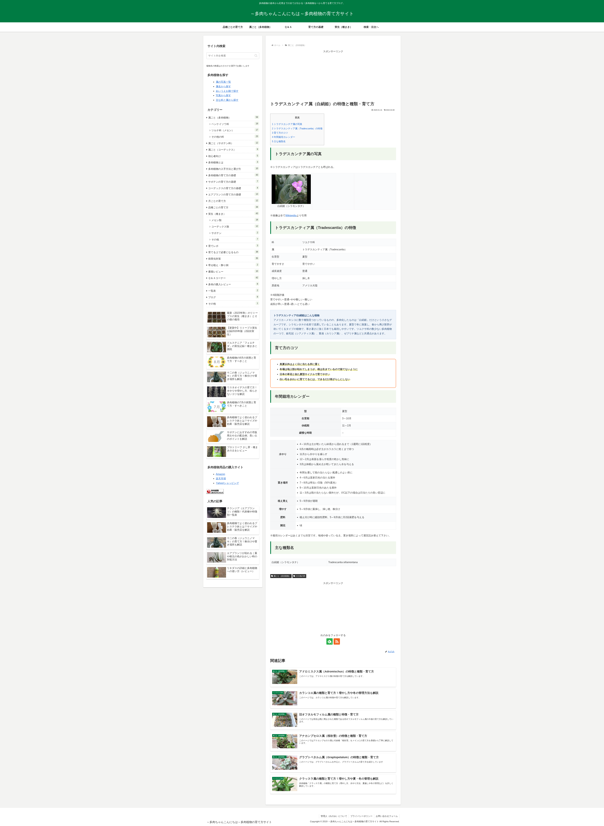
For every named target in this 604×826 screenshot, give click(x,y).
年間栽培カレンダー (283, 137)
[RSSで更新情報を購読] (337, 641)
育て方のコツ (280, 132)
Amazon (220, 474)
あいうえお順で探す (227, 91)
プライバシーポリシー (361, 816)
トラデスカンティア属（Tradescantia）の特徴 (297, 128)
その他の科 (300, 576)
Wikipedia (290, 215)
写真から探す (223, 95)
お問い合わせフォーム (387, 816)
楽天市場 (221, 478)
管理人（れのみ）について (334, 816)
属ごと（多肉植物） (282, 576)
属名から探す (223, 86)
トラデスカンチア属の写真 (287, 124)
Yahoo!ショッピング (227, 483)
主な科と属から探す (227, 100)
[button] (256, 55)
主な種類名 (279, 141)
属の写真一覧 (223, 82)
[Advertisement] (333, 76)
